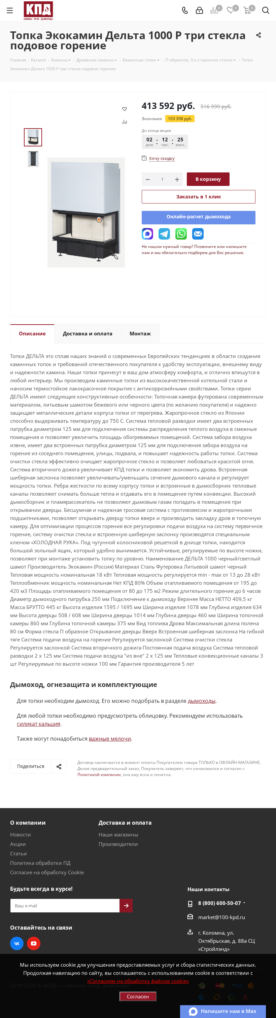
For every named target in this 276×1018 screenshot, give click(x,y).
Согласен (138, 996)
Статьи (18, 853)
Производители (118, 844)
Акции (18, 844)
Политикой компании (99, 774)
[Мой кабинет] (199, 10)
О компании (28, 822)
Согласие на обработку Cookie (47, 872)
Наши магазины (118, 834)
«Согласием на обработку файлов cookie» (138, 981)
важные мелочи (110, 738)
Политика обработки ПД (40, 862)
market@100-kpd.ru (221, 917)
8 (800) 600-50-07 (219, 903)
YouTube (33, 943)
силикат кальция (38, 723)
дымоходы (201, 701)
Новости (20, 834)
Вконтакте (17, 943)
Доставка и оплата (125, 822)
